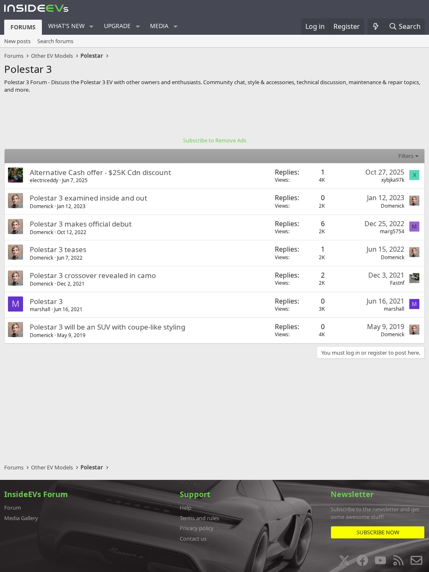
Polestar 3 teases (58, 249)
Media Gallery (21, 518)
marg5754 (392, 231)
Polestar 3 (46, 301)
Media (159, 26)
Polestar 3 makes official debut (81, 224)
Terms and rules (199, 518)
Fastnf (397, 282)
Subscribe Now (378, 532)
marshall (40, 309)
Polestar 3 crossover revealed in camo (93, 275)
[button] (91, 26)
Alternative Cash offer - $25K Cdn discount (100, 172)
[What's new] (376, 26)
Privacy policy (197, 528)
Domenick (41, 206)
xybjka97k (392, 179)
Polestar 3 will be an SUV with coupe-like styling (107, 327)
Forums (23, 27)
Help (185, 507)
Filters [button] (405, 156)
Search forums (55, 41)
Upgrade (117, 26)
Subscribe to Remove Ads (214, 140)
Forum (12, 507)
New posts (17, 41)
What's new (66, 26)
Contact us (193, 538)
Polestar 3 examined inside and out (88, 198)
